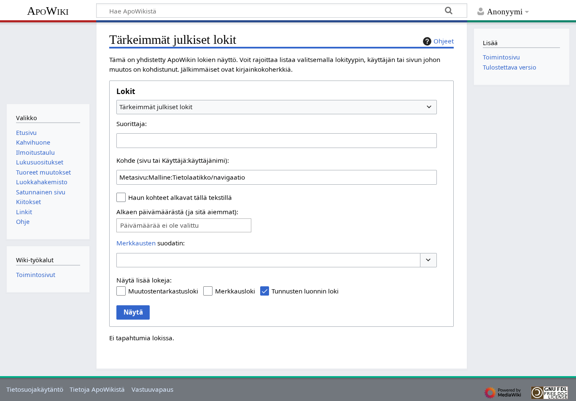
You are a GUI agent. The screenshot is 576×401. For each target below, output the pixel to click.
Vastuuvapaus (152, 389)
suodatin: (150, 243)
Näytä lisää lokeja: (144, 280)
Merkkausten (136, 243)
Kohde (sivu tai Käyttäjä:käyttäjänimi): (172, 160)
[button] (428, 260)
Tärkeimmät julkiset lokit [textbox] (155, 106)
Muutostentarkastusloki (163, 291)
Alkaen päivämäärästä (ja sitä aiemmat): (177, 211)
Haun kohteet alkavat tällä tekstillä (180, 197)
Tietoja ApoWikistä (97, 389)
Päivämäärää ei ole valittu (159, 225)
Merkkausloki (235, 291)
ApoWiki (48, 10)
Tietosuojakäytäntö (34, 389)
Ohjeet (443, 41)
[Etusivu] (48, 62)
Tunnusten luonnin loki (305, 291)
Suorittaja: (131, 123)
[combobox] (276, 107)
